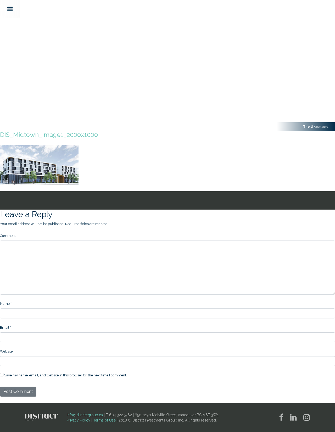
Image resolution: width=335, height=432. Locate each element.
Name (6, 304)
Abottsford (315, 127)
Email (5, 327)
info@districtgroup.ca (85, 415)
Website (6, 351)
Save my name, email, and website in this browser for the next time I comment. (65, 375)
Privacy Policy (78, 420)
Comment (8, 236)
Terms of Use (104, 420)
